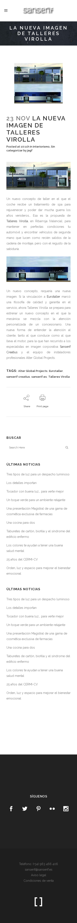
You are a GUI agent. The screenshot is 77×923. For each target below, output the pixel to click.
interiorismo (41, 146)
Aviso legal (38, 875)
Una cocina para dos (20, 522)
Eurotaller (53, 296)
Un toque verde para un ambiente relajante (35, 500)
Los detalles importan (21, 483)
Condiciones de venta (39, 880)
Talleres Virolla (17, 221)
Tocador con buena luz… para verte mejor (35, 491)
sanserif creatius (18, 376)
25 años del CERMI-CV (22, 559)
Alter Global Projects (32, 371)
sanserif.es (39, 376)
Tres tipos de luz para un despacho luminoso (38, 474)
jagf (30, 150)
